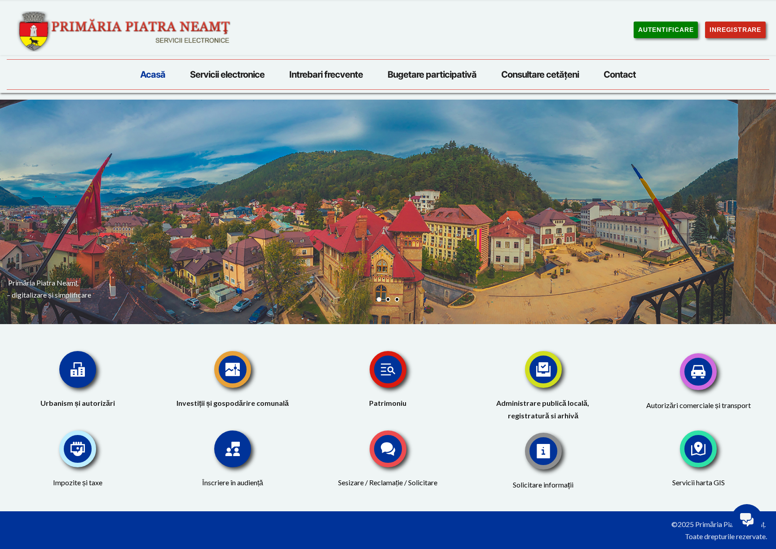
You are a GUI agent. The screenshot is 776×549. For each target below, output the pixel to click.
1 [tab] (379, 299)
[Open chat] (747, 520)
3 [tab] (397, 299)
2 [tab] (388, 299)
